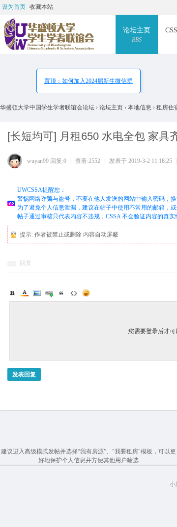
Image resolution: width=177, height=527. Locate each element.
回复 (25, 263)
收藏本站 (41, 6)
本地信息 (139, 107)
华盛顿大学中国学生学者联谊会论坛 (48, 107)
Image (37, 293)
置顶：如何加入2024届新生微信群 (88, 81)
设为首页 (14, 6)
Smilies (86, 293)
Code (74, 293)
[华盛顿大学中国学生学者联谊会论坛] (48, 34)
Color (25, 293)
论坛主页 (136, 34)
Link (49, 293)
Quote (61, 293)
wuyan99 (38, 161)
